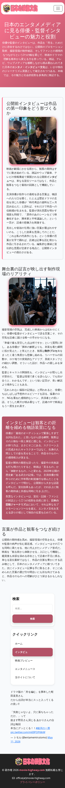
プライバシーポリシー (32, 782)
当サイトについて (25, 677)
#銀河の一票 (43, 728)
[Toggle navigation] (58, 8)
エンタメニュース (25, 669)
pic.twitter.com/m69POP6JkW (28, 732)
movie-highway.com (32, 770)
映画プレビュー (24, 660)
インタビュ (21, 652)
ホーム (19, 643)
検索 (32, 618)
